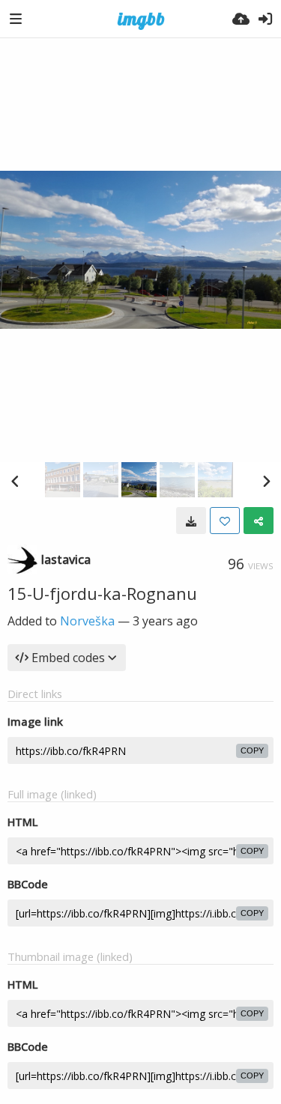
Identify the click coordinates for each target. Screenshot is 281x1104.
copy (252, 750)
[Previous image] (15, 481)
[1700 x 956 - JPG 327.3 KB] (191, 520)
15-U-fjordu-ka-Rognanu (102, 593)
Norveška (87, 621)
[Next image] (266, 481)
